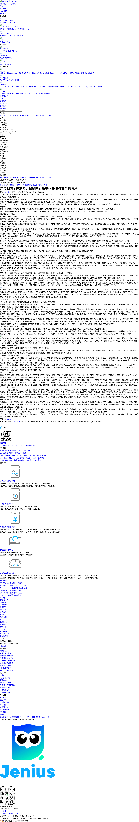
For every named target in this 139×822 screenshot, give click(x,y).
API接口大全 (4, 710)
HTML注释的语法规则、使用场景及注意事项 (16, 450)
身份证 (15, 115)
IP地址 (2, 675)
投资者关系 (4, 96)
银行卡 (29, 115)
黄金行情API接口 (6, 692)
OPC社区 (3, 11)
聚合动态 (3, 103)
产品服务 (3, 581)
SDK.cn (8, 192)
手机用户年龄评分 (6, 504)
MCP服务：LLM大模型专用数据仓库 (13, 585)
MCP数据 (3, 632)
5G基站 (10, 115)
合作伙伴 (3, 106)
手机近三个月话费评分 (8, 527)
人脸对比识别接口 (6, 663)
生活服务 (3, 446)
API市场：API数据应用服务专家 (11, 583)
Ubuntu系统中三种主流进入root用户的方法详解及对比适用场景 (23, 455)
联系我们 (3, 646)
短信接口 (3, 714)
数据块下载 (4, 636)
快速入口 (3, 629)
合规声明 (3, 627)
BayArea (3, 602)
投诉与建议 (4, 617)
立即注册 (3, 811)
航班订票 (43, 115)
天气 (34, 115)
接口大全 (24, 446)
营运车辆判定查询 (6, 550)
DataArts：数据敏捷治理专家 (11, 590)
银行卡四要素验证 (6, 656)
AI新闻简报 (22, 115)
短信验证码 (4, 651)
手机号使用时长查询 (7, 661)
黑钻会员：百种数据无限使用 (10, 595)
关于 (1, 99)
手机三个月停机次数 (7, 481)
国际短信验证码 (5, 668)
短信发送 (3, 115)
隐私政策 (3, 624)
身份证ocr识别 (5, 665)
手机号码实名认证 (6, 658)
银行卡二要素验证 (6, 670)
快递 (37, 115)
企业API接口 (4, 700)
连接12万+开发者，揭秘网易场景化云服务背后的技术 (28, 185)
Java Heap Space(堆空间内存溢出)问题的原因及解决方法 (21, 460)
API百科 (3, 108)
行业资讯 (3, 185)
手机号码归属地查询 (7, 685)
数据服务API (4, 697)
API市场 (3, 9)
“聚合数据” (17, 422)
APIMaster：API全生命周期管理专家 (13, 588)
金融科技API (4, 707)
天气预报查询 (5, 678)
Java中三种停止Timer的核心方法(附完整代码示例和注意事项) (22, 458)
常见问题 (3, 614)
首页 (1, 6)
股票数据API (4, 690)
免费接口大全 (5, 702)
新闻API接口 (4, 680)
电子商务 (31, 446)
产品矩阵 (3, 14)
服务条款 (3, 622)
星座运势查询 (5, 688)
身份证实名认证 (5, 653)
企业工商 (10, 446)
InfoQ (9, 419)
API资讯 (3, 712)
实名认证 (50, 115)
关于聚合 (3, 101)
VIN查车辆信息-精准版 (8, 573)
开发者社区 (4, 600)
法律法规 (3, 619)
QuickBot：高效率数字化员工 (11, 593)
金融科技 (17, 446)
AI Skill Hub (4, 634)
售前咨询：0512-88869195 (10, 814)
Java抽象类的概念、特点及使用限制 (13, 453)
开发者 (2, 598)
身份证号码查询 (5, 683)
